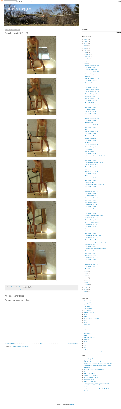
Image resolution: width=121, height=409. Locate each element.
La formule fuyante (90, 109)
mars (86, 280)
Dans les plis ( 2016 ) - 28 (91, 204)
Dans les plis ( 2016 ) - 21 (91, 251)
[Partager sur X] (27, 287)
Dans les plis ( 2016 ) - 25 (91, 224)
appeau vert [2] (87, 360)
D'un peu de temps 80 (90, 233)
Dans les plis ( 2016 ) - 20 (91, 257)
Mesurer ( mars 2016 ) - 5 (91, 151)
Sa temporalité (89, 83)
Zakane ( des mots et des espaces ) (93, 351)
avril (86, 278)
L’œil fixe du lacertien (90, 116)
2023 (85, 46)
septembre (88, 61)
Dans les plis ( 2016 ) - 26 (91, 217)
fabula (85, 371)
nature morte (87, 324)
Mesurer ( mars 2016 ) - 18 (92, 65)
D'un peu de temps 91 (90, 160)
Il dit (86, 129)
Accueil (41, 343)
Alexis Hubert (87, 301)
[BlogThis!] (25, 287)
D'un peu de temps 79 (90, 240)
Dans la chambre (88, 308)
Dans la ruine (87, 310)
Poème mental (89, 149)
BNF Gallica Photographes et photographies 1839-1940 (98, 363)
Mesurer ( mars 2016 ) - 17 (92, 71)
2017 (85, 292)
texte (85, 347)
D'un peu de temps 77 (90, 253)
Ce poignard (88, 229)
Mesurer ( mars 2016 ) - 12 (92, 105)
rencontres (86, 339)
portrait (85, 335)
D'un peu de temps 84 (90, 206)
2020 (85, 52)
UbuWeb (86, 387)
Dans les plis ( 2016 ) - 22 (91, 244)
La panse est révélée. (90, 195)
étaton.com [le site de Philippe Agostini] (94, 369)
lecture (85, 320)
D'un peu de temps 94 (90, 140)
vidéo (85, 349)
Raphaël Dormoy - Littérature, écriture (93, 385)
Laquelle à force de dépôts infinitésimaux (95, 248)
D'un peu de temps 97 (90, 120)
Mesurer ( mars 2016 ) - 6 (91, 144)
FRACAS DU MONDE (89, 373)
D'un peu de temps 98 (90, 113)
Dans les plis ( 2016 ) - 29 (91, 197)
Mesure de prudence (90, 255)
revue (85, 341)
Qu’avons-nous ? (89, 136)
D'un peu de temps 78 (90, 246)
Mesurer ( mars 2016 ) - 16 (92, 78)
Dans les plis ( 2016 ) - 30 (91, 191)
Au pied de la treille (90, 189)
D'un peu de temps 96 (90, 127)
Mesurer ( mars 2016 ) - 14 (92, 91)
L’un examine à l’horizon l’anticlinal (94, 162)
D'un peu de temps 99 (90, 107)
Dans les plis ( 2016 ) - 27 (91, 211)
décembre (88, 54)
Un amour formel (89, 209)
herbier (85, 316)
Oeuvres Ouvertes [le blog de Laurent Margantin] (96, 383)
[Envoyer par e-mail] (24, 287)
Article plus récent (10, 343)
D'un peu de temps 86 (90, 193)
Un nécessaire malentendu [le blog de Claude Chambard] (98, 389)
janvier (87, 284)
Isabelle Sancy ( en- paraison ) (91, 318)
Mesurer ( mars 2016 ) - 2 (91, 171)
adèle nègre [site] (88, 358)
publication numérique (89, 337)
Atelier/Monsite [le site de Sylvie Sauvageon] (95, 362)
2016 (85, 294)
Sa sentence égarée (90, 96)
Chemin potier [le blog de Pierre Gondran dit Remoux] (97, 365)
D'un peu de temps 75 (90, 266)
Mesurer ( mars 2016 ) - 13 (92, 98)
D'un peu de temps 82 (90, 220)
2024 (85, 43)
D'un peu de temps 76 (90, 259)
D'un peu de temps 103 (91, 80)
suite (24, 289)
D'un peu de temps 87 (90, 186)
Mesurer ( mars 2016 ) (90, 178)
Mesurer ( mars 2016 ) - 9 (91, 125)
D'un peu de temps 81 (90, 226)
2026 (85, 39)
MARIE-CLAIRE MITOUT (90, 381)
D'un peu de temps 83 (90, 213)
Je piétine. (87, 268)
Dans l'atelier (13, 289)
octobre (87, 59)
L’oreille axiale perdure (91, 262)
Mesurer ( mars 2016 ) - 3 (91, 164)
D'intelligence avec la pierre (92, 89)
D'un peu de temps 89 (90, 173)
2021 (85, 50)
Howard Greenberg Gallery (91, 375)
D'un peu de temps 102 (91, 87)
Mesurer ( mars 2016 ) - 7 (91, 138)
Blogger (72, 404)
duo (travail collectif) (89, 312)
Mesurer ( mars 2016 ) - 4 (91, 158)
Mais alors (87, 76)
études (85, 314)
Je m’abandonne (89, 102)
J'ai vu (86, 169)
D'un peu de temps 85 (90, 200)
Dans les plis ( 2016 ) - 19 (91, 264)
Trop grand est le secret (91, 202)
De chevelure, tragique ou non (93, 235)
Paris (85, 330)
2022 (85, 48)
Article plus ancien (73, 343)
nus (85, 328)
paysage (86, 332)
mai (86, 275)
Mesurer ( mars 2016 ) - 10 (92, 118)
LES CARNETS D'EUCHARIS (91, 377)
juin (86, 273)
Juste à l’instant (89, 122)
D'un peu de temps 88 (90, 180)
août (86, 63)
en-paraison (87, 367)
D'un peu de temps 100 (91, 100)
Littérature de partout (89, 379)
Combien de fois (89, 182)
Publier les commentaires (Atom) (20, 346)
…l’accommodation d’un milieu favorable (95, 156)
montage (86, 322)
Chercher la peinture (89, 304)
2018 (85, 289)
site (84, 343)
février (87, 282)
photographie (19, 289)
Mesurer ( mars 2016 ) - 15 (92, 85)
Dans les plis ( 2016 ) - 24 (91, 231)
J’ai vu (86, 175)
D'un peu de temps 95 (90, 133)
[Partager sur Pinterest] (31, 287)
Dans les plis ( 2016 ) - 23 (91, 237)
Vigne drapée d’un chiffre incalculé (94, 215)
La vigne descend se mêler (92, 222)
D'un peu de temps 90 (90, 167)
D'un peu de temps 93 (90, 147)
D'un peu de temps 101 (91, 94)
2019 (85, 287)
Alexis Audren (87, 391)
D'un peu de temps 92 (90, 153)
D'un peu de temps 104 (91, 74)
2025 (85, 41)
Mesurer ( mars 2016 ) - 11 (92, 111)
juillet (86, 271)
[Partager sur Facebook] (29, 287)
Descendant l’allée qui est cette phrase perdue (97, 242)
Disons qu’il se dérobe (91, 69)
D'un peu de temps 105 (91, 67)
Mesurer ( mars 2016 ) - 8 (91, 131)
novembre (88, 56)
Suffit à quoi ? (88, 142)
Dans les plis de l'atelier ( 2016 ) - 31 (94, 184)
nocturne (86, 326)
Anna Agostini (87, 303)
